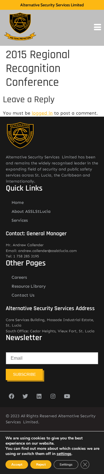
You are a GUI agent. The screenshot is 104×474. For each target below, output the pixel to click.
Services (20, 220)
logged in (42, 113)
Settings (66, 464)
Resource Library (29, 286)
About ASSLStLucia (31, 211)
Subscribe (24, 374)
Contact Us (23, 295)
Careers (19, 277)
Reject (41, 464)
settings (64, 453)
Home (18, 202)
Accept (16, 464)
